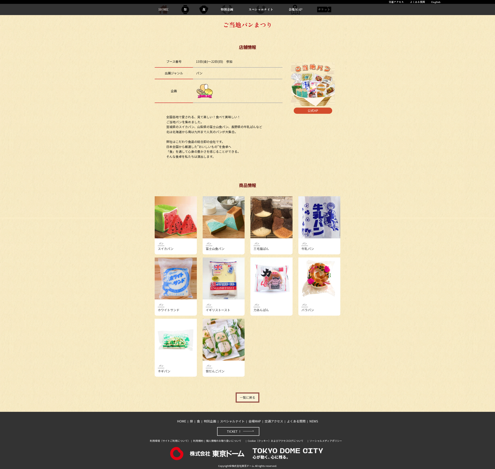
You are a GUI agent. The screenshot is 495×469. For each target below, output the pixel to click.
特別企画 (227, 9)
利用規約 (198, 441)
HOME (163, 9)
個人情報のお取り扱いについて (223, 441)
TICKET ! (233, 431)
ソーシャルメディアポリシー (326, 441)
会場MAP (295, 9)
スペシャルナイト (260, 9)
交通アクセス (396, 2)
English (435, 2)
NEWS (313, 421)
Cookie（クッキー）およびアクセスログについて (275, 441)
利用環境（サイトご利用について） (170, 441)
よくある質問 (417, 2)
